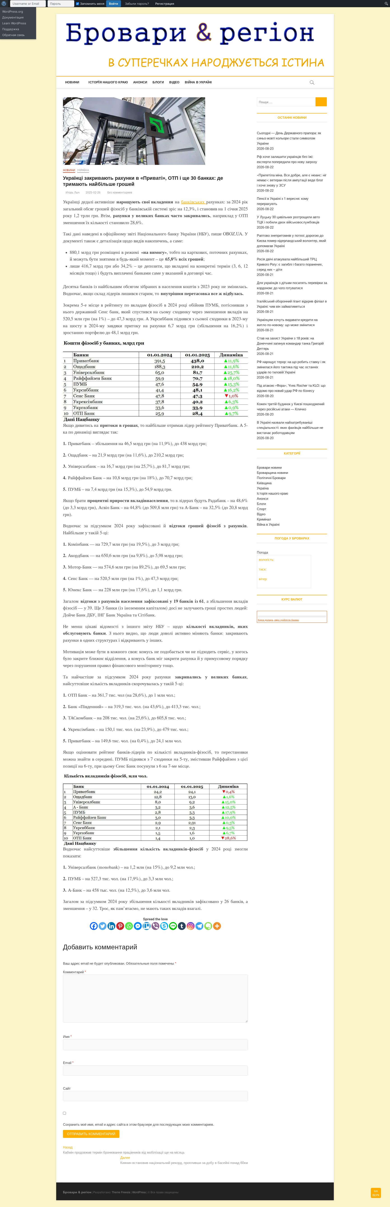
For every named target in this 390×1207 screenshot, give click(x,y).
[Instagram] (191, 926)
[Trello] (147, 926)
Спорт (261, 508)
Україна (83, 170)
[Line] (173, 926)
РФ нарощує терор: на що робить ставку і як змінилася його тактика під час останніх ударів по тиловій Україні (291, 366)
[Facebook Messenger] (138, 926)
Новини (72, 82)
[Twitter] (103, 926)
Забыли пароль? (137, 3)
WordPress (139, 1192)
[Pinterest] (120, 926)
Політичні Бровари (271, 477)
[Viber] (155, 926)
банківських (193, 202)
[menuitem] (4, 3)
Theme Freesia (121, 1192)
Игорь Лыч (72, 192)
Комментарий (74, 971)
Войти (113, 3)
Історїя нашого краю (108, 82)
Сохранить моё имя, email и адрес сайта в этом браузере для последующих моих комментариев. (138, 1124)
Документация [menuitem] (12, 17)
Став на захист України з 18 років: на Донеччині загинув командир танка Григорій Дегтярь (290, 343)
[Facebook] (94, 926)
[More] (217, 926)
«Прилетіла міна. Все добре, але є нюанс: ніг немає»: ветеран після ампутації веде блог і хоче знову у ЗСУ (291, 180)
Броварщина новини (272, 472)
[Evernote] (208, 926)
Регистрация (164, 3)
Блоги (158, 82)
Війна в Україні (198, 82)
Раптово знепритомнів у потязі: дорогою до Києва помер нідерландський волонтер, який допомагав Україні (291, 240)
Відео (174, 82)
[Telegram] (199, 926)
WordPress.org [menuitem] (12, 11)
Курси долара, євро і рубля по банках (278, 620)
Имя (67, 1036)
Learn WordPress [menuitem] (14, 23)
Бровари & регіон (77, 1192)
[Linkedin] (111, 926)
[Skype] (164, 926)
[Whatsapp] (129, 926)
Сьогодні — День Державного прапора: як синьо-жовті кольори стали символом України (289, 137)
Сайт (67, 1088)
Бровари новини (269, 467)
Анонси (140, 82)
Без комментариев (119, 192)
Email (68, 1062)
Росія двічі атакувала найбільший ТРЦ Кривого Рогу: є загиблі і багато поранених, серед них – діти (290, 264)
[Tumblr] (182, 926)
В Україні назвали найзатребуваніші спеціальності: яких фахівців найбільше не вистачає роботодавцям (290, 427)
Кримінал (264, 519)
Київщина (264, 482)
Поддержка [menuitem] (10, 29)
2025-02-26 (92, 192)
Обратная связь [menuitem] (13, 35)
